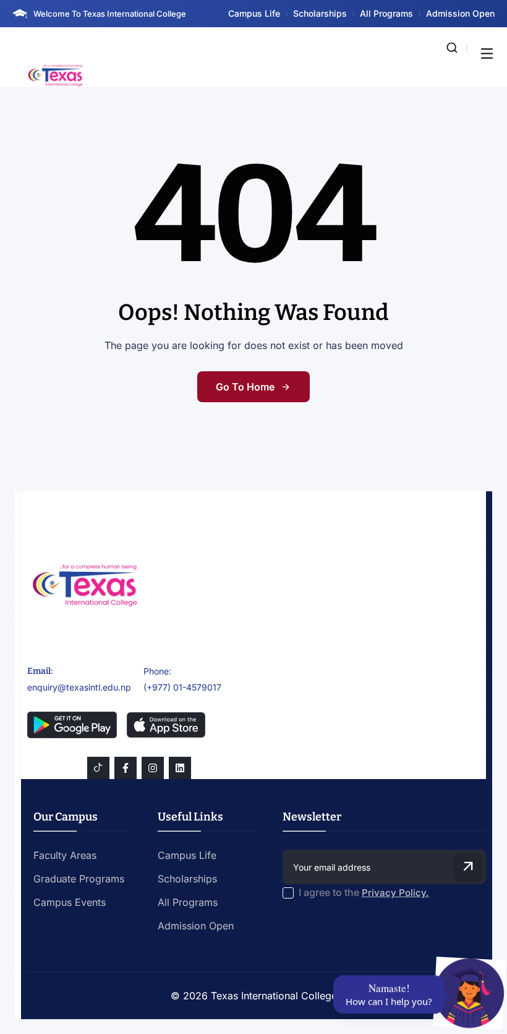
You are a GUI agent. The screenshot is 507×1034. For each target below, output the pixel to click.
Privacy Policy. (395, 892)
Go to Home (245, 387)
